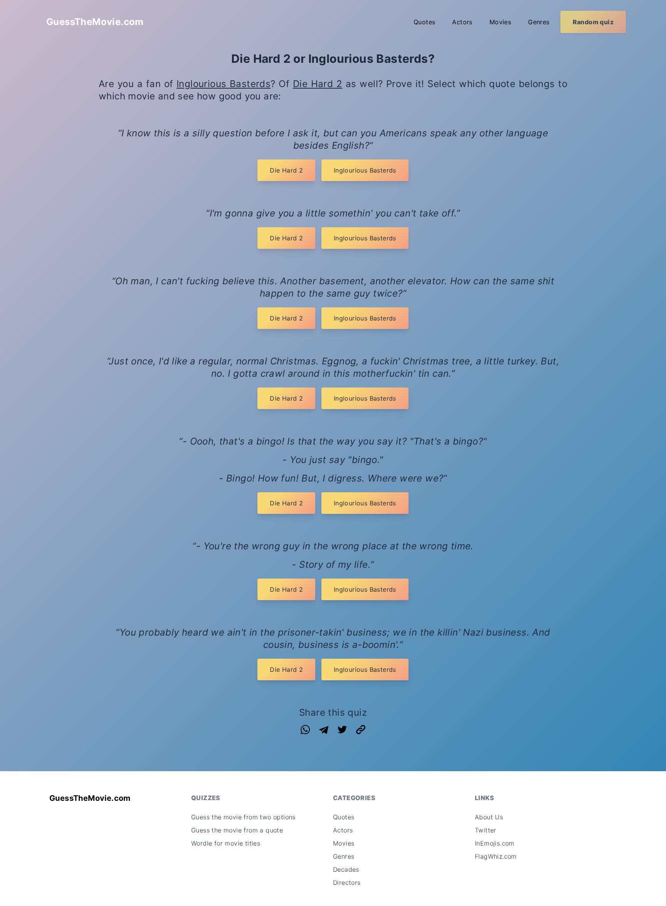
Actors (462, 22)
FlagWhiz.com (496, 856)
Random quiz (593, 22)
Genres (538, 22)
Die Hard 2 (317, 83)
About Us (489, 817)
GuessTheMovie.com (95, 21)
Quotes (424, 22)
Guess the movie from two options (243, 817)
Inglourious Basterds (224, 83)
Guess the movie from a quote (237, 830)
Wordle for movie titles (225, 843)
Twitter (485, 830)
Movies (500, 22)
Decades (346, 869)
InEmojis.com (495, 843)
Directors (347, 882)
